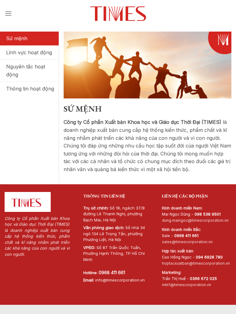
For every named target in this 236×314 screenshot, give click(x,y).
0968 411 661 (112, 272)
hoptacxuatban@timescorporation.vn (196, 263)
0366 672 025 (203, 278)
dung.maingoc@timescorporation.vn (195, 220)
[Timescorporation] (118, 13)
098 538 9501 (208, 214)
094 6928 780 (209, 257)
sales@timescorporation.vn (187, 241)
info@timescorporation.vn (120, 280)
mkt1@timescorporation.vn (186, 284)
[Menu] (8, 13)
